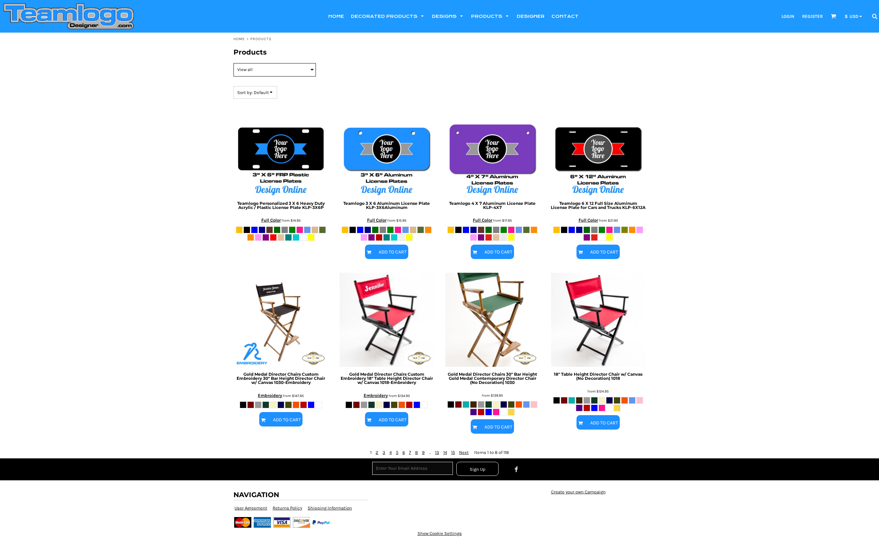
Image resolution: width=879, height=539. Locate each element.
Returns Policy (287, 508)
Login (787, 16)
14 (445, 452)
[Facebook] (516, 469)
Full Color (271, 220)
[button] (388, 16)
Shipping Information (330, 508)
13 (437, 452)
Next (464, 452)
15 (453, 452)
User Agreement (251, 508)
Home (239, 39)
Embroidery (270, 395)
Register (812, 16)
